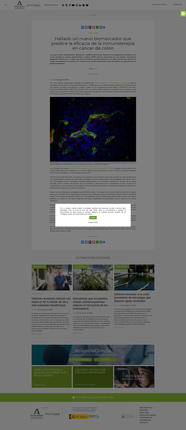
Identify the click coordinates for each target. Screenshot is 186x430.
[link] (183, 13)
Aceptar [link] (93, 217)
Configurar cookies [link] (93, 222)
